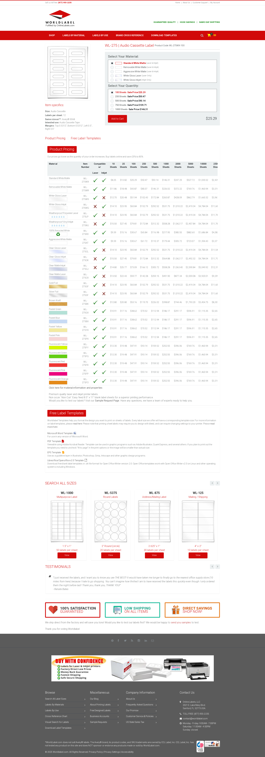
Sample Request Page (107, 400)
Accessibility (127, 752)
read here (77, 423)
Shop (52, 35)
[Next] (217, 566)
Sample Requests (98, 722)
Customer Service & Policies (140, 716)
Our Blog (94, 699)
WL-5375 (110, 493)
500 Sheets (130, 101)
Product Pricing (55, 138)
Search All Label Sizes (55, 699)
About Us (186, 3)
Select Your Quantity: (123, 85)
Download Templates (164, 35)
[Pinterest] (112, 641)
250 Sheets (130, 96)
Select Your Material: (123, 56)
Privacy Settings (112, 752)
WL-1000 (67, 493)
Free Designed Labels (100, 710)
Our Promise (132, 710)
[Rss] (132, 641)
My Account (215, 3)
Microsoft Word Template (60, 433)
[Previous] (212, 566)
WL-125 (198, 493)
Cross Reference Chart (56, 716)
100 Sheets (130, 92)
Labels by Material (74, 35)
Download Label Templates (58, 728)
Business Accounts (99, 716)
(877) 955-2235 (201, 714)
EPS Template (54, 452)
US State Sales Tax (135, 722)
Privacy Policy (96, 752)
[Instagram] (139, 641)
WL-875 (154, 493)
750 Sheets (131, 105)
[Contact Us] (153, 641)
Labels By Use (52, 710)
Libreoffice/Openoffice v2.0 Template (66, 460)
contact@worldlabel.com (195, 718)
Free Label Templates (86, 138)
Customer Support (200, 3)
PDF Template (54, 441)
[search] (202, 35)
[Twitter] (125, 641)
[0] (209, 35)
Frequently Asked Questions (139, 704)
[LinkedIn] (146, 641)
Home (177, 3)
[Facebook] (118, 641)
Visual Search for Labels (57, 722)
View (67, 555)
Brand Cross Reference (130, 35)
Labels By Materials (54, 704)
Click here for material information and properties (75, 387)
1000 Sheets (131, 109)
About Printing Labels (100, 704)
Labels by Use (100, 35)
